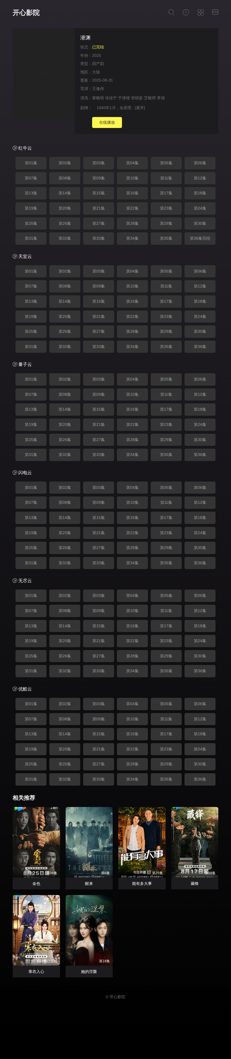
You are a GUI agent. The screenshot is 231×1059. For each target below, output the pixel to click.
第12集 (200, 178)
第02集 (65, 163)
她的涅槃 (89, 971)
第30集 (200, 223)
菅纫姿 (137, 98)
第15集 (98, 193)
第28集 (132, 223)
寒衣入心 (36, 971)
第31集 (31, 238)
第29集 (166, 223)
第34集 (132, 238)
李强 (161, 98)
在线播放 (107, 122)
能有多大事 (142, 883)
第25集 (31, 223)
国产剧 (98, 63)
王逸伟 (98, 88)
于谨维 (124, 98)
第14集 (65, 193)
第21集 (98, 208)
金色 (36, 883)
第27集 (98, 223)
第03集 (98, 163)
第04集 (132, 163)
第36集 (200, 346)
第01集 (31, 163)
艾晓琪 (150, 98)
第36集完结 (200, 238)
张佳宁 (111, 98)
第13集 (31, 193)
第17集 (166, 193)
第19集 (31, 208)
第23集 (166, 208)
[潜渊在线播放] (44, 74)
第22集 (132, 208)
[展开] (140, 107)
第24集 (200, 208)
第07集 (31, 178)
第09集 (98, 178)
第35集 (166, 238)
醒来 (89, 883)
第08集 (65, 178)
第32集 (65, 238)
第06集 (200, 163)
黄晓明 (98, 98)
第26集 (65, 223)
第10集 (132, 178)
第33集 (98, 238)
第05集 (166, 163)
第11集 (166, 178)
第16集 (132, 193)
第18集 (200, 193)
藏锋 (195, 883)
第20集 (65, 208)
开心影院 (26, 12)
